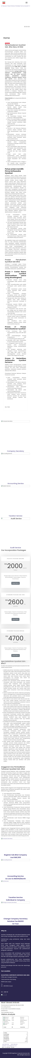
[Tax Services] (15, 887)
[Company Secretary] (15, 845)
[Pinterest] (13, 1051)
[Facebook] (8, 1051)
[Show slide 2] (27, 26)
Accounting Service (16, 483)
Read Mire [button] (15, 619)
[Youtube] (15, 1051)
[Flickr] (22, 1051)
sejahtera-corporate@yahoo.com (9, 1045)
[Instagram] (20, 1051)
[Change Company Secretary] (15, 909)
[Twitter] (10, 1051)
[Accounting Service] (15, 866)
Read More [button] (15, 583)
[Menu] (26, 3)
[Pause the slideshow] (25, 15)
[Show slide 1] (25, 26)
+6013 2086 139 (14, 1044)
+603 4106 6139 (5, 1044)
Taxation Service (15, 516)
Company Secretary (15, 451)
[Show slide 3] (28, 26)
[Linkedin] (17, 1051)
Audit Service (15, 547)
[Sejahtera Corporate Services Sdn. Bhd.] (15, 995)
